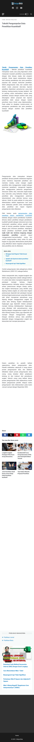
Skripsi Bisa (19, 739)
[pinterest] (17, 435)
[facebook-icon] (13, 8)
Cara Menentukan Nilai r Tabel (13, 671)
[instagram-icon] (17, 8)
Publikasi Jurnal (9, 637)
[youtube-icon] (21, 8)
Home (17, 735)
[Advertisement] (17, 47)
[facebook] (5, 435)
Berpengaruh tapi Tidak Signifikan (15, 263)
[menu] (4, 14)
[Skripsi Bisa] (17, 3)
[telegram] (29, 435)
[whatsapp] (23, 435)
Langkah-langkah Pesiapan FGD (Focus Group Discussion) (8, 454)
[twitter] (11, 435)
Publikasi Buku (8, 640)
